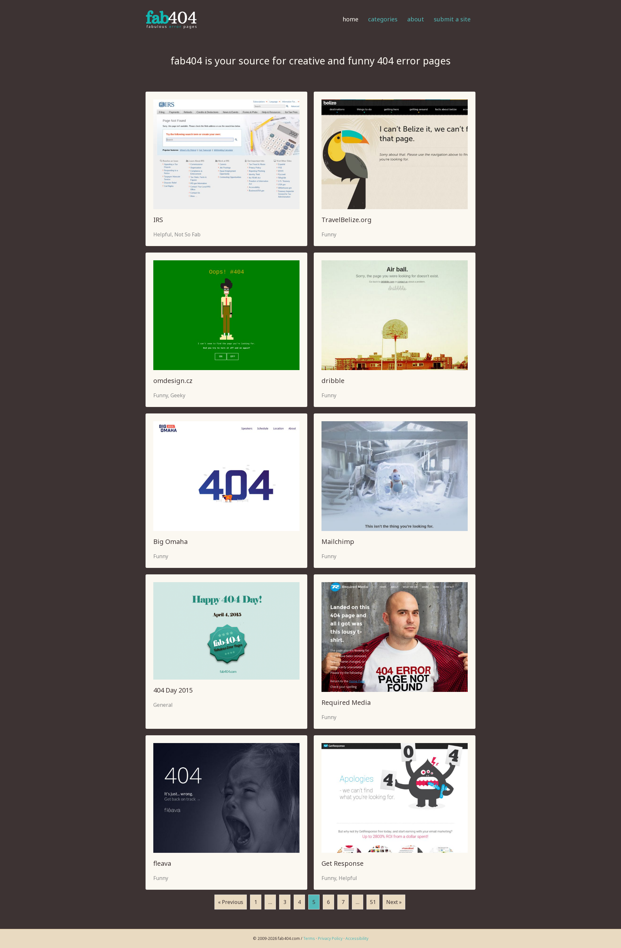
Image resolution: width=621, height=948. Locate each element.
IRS (158, 219)
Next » (394, 902)
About (415, 19)
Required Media (346, 702)
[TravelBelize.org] (394, 154)
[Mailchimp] (394, 475)
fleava (162, 863)
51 (373, 902)
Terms (309, 938)
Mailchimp (337, 541)
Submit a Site (452, 19)
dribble (332, 380)
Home (350, 19)
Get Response (342, 863)
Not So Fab (187, 234)
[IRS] (226, 154)
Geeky (177, 395)
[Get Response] (394, 797)
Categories (383, 19)
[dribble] (394, 314)
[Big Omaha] (226, 475)
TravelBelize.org (346, 219)
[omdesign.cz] (226, 314)
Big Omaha (170, 541)
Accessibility (356, 938)
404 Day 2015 (173, 690)
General (163, 704)
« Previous (230, 902)
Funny (328, 234)
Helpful (162, 234)
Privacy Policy (330, 938)
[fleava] (226, 797)
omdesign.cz (172, 380)
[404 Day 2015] (226, 630)
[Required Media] (394, 636)
